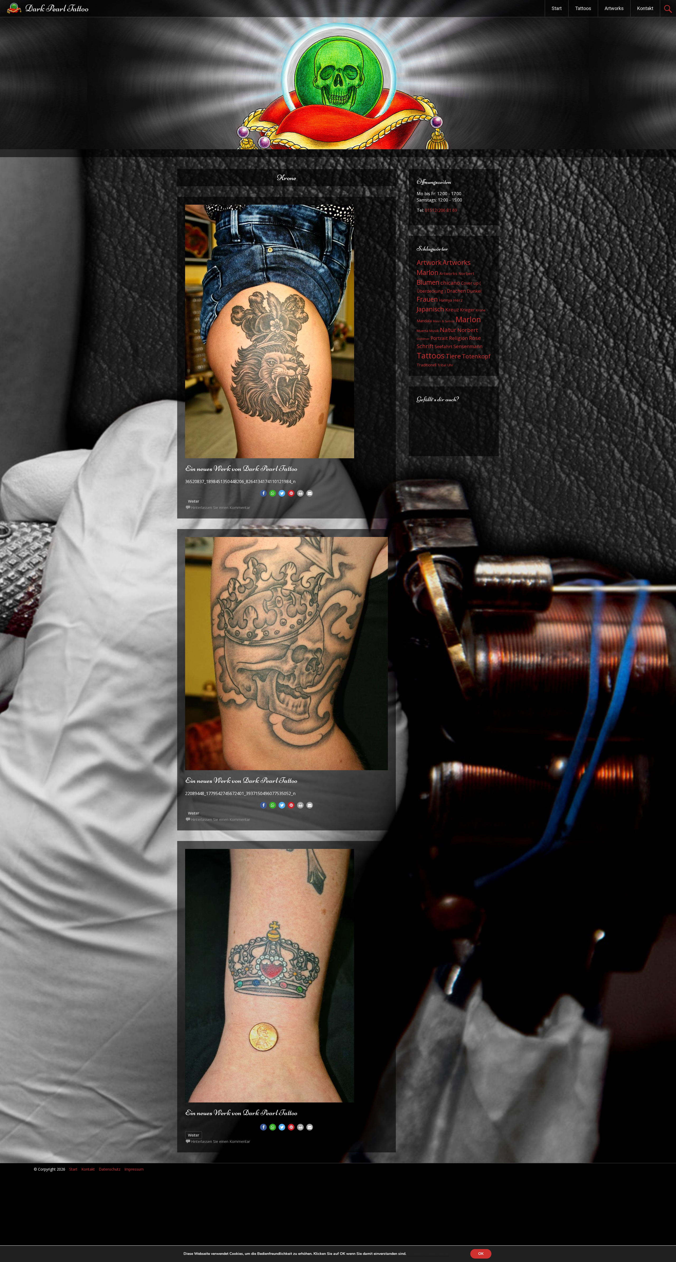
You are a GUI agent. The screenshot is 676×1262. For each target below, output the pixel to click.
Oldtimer (423, 339)
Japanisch (430, 309)
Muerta (422, 330)
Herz (458, 300)
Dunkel (474, 291)
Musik (434, 330)
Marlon (468, 319)
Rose (475, 338)
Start (557, 8)
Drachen (456, 291)
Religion (458, 338)
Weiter (193, 501)
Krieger (467, 310)
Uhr (450, 365)
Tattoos (583, 8)
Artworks (614, 8)
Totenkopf (476, 356)
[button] (263, 493)
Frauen (427, 299)
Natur (448, 330)
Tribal (442, 365)
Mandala (424, 320)
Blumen (428, 282)
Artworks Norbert (456, 273)
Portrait (439, 338)
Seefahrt (443, 346)
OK (480, 1253)
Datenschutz (109, 1169)
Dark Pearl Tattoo (57, 8)
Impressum (134, 1169)
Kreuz (452, 309)
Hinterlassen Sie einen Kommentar (220, 507)
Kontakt (645, 8)
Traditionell (426, 364)
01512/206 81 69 (441, 210)
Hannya (445, 300)
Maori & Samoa (443, 321)
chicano (450, 282)
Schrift (425, 346)
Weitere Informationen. (428, 1253)
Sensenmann (467, 346)
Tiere (453, 356)
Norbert (467, 330)
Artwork (429, 262)
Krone (481, 310)
